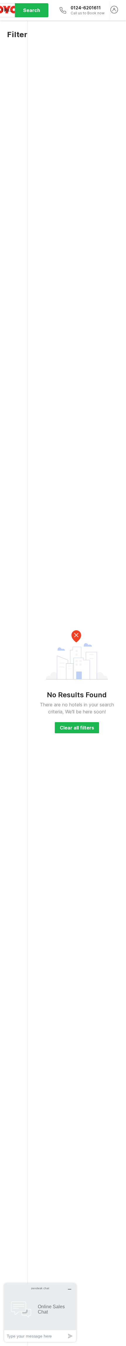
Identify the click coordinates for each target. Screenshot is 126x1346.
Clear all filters (77, 728)
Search (31, 10)
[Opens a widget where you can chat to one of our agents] (40, 1312)
